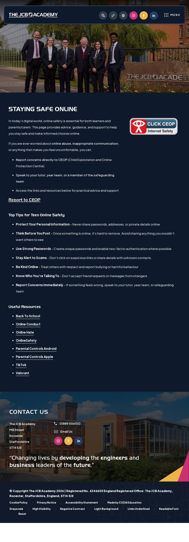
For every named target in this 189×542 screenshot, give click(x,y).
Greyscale (18, 508)
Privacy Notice (49, 502)
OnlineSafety (26, 341)
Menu (175, 14)
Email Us (66, 431)
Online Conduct (28, 324)
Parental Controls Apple (34, 357)
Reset (22, 513)
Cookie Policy (21, 502)
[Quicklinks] (113, 15)
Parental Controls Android (36, 349)
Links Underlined (141, 508)
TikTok (21, 365)
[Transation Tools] (123, 15)
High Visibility (44, 508)
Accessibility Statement (84, 502)
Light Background (108, 508)
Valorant (22, 373)
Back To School (28, 316)
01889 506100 (69, 423)
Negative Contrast (75, 508)
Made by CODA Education (124, 502)
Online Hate (25, 332)
